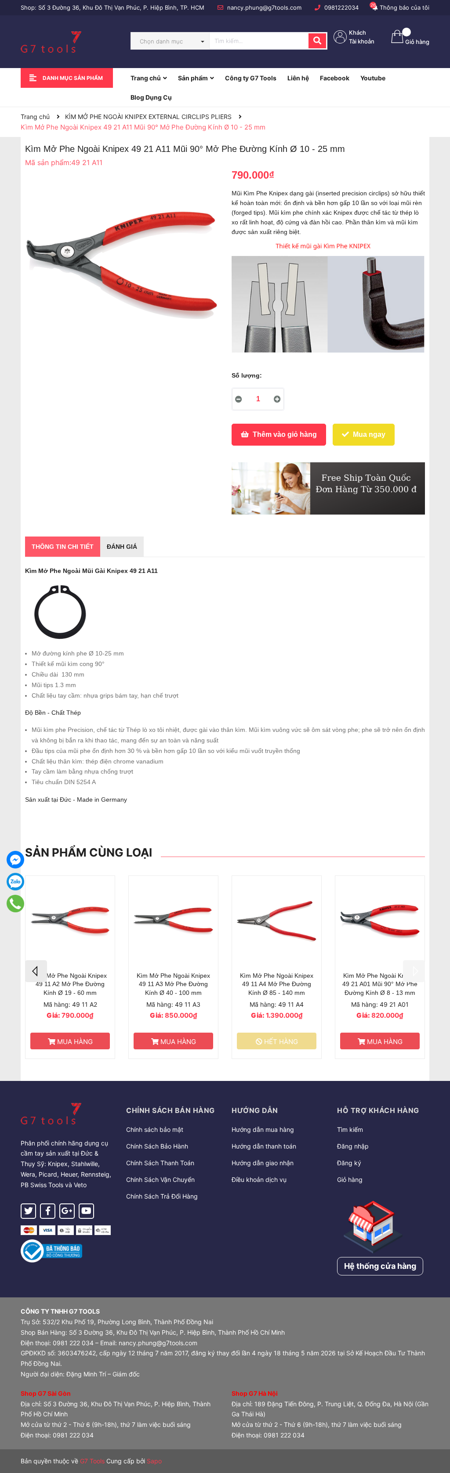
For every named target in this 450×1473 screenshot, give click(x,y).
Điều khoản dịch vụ (259, 1179)
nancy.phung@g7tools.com (264, 7)
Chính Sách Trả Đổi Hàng (162, 1196)
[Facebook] (15, 859)
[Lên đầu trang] (434, 1431)
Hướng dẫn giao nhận (263, 1163)
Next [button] (414, 971)
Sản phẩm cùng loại (88, 852)
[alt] (328, 488)
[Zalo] (15, 881)
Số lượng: (247, 375)
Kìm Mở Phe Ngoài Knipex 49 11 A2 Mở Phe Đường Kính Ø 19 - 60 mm (70, 984)
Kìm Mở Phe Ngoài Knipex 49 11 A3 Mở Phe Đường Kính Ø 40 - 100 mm (173, 984)
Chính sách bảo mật (154, 1129)
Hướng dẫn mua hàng (263, 1129)
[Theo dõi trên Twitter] (28, 1211)
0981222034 (341, 7)
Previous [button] (36, 971)
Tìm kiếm (350, 1129)
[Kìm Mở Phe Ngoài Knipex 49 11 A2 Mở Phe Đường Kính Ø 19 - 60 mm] (70, 921)
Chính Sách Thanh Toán (160, 1163)
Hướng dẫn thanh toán (264, 1146)
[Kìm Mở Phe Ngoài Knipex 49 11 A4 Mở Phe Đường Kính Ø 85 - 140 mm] (276, 921)
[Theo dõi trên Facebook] (47, 1211)
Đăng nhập (353, 1146)
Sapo (154, 1461)
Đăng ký (349, 1163)
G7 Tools (92, 1461)
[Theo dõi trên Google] (67, 1211)
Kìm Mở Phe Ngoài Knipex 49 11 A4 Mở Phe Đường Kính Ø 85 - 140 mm (276, 984)
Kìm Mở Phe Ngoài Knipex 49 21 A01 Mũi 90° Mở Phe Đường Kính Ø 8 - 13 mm (379, 984)
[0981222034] (16, 903)
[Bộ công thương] (51, 1250)
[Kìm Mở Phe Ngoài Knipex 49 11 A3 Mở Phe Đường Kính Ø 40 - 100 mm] (173, 921)
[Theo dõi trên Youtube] (86, 1211)
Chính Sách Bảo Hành (157, 1146)
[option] (70, 967)
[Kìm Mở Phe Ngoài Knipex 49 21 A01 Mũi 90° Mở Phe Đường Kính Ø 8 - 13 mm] (380, 921)
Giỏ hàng (350, 1179)
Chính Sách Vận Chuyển (160, 1179)
